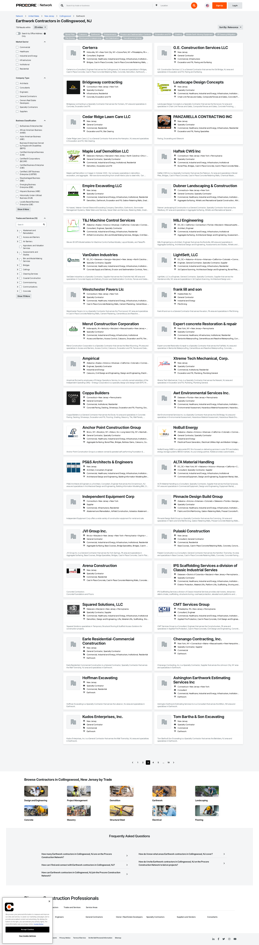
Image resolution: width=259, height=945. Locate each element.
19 (169, 762)
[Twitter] (223, 939)
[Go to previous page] (132, 762)
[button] (17, 47)
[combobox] (175, 5)
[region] (27, 920)
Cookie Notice (38, 924)
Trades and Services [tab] (72, 907)
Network (46, 5)
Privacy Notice (64, 938)
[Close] (49, 901)
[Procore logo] (26, 5)
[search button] (194, 5)
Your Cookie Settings (27, 936)
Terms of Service (79, 938)
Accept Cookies (27, 929)
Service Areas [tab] (91, 907)
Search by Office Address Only (32, 34)
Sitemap (118, 938)
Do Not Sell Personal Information (100, 938)
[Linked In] (213, 939)
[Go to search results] (44, 224)
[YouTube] (235, 939)
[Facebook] (218, 939)
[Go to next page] (173, 762)
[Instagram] (229, 939)
